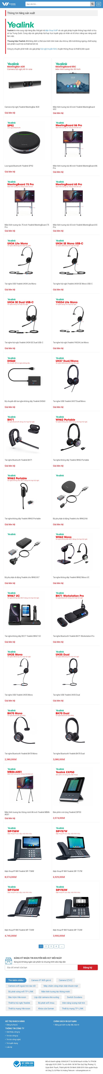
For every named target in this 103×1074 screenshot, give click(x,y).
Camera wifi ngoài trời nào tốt (22, 986)
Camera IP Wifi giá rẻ (41, 980)
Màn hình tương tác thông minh (55, 991)
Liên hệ (9, 1047)
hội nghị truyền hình (49, 49)
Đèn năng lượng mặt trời (73, 1003)
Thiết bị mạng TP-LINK (72, 1008)
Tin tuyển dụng (12, 1043)
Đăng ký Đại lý (12, 1025)
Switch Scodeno (74, 997)
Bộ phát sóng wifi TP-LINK (20, 991)
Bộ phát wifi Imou (46, 1003)
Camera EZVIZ (65, 980)
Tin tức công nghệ (14, 1039)
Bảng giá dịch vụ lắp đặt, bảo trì (67, 1025)
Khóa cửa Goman (46, 1008)
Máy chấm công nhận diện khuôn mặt (61, 986)
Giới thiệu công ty (13, 1032)
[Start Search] (92, 4)
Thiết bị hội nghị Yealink (19, 1003)
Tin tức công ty (12, 1036)
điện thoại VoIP (51, 30)
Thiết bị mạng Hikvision (19, 1008)
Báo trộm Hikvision (17, 997)
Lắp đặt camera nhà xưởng (46, 997)
